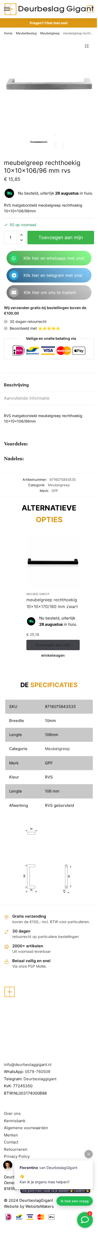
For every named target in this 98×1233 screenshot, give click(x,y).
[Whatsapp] (14, 258)
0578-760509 (37, 1071)
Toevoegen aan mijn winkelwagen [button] (53, 646)
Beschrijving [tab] (16, 384)
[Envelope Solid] (14, 292)
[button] (87, 46)
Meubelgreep (50, 33)
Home (8, 33)
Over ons (12, 1113)
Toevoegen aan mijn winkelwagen (60, 239)
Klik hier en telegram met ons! (53, 275)
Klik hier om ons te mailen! (50, 292)
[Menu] (12, 9)
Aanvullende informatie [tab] (26, 398)
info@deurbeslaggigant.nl (27, 1064)
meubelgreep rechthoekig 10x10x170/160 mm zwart (52, 603)
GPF (54, 491)
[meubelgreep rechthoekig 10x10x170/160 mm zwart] (53, 562)
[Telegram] (14, 275)
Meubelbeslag (26, 33)
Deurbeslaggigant (40, 1078)
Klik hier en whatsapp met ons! (54, 258)
